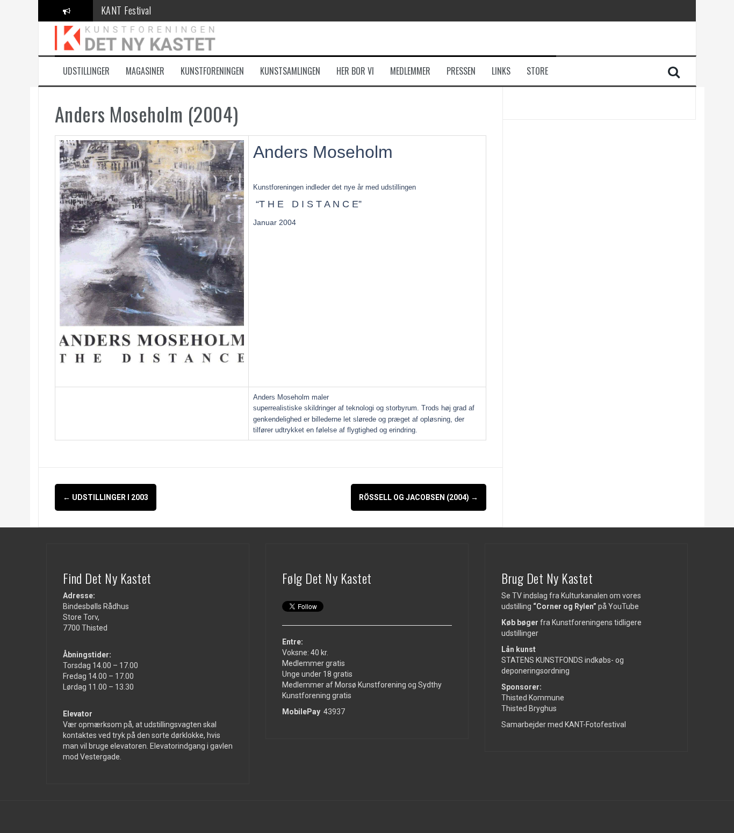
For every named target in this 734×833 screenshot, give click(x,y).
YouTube (623, 606)
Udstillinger (86, 71)
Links (501, 71)
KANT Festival (126, 10)
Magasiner (145, 71)
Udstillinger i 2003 (105, 497)
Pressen (461, 71)
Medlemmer (410, 71)
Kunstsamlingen (290, 71)
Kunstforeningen (212, 71)
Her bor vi (355, 71)
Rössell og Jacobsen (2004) (418, 497)
